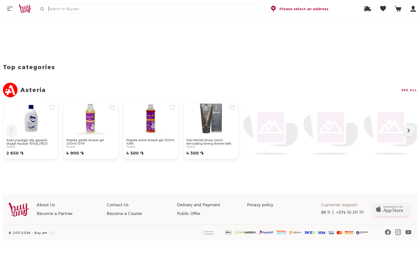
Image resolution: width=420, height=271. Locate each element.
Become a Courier (124, 213)
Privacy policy (260, 205)
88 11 (325, 212)
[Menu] (10, 9)
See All (409, 90)
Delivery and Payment (198, 205)
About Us (46, 205)
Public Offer (188, 213)
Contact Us (118, 205)
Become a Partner (55, 213)
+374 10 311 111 (350, 212)
